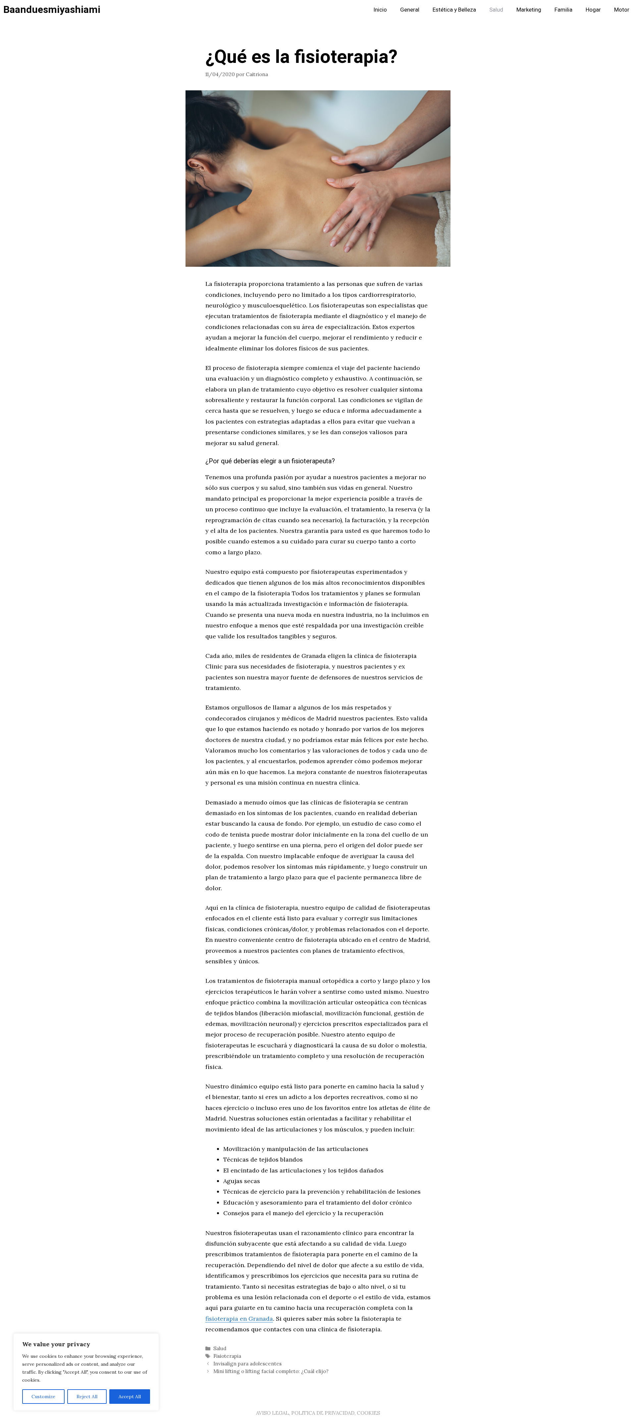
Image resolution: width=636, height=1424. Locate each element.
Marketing (528, 10)
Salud (496, 10)
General (409, 10)
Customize (43, 1397)
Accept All (130, 1397)
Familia (563, 10)
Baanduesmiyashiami (51, 10)
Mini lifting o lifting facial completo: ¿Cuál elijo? (271, 1371)
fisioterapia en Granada (239, 1318)
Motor (621, 10)
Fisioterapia (227, 1356)
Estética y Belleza (454, 10)
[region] (86, 1372)
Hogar (593, 10)
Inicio (380, 10)
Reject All (87, 1397)
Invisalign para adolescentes (247, 1363)
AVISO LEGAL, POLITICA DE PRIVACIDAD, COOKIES (318, 1413)
